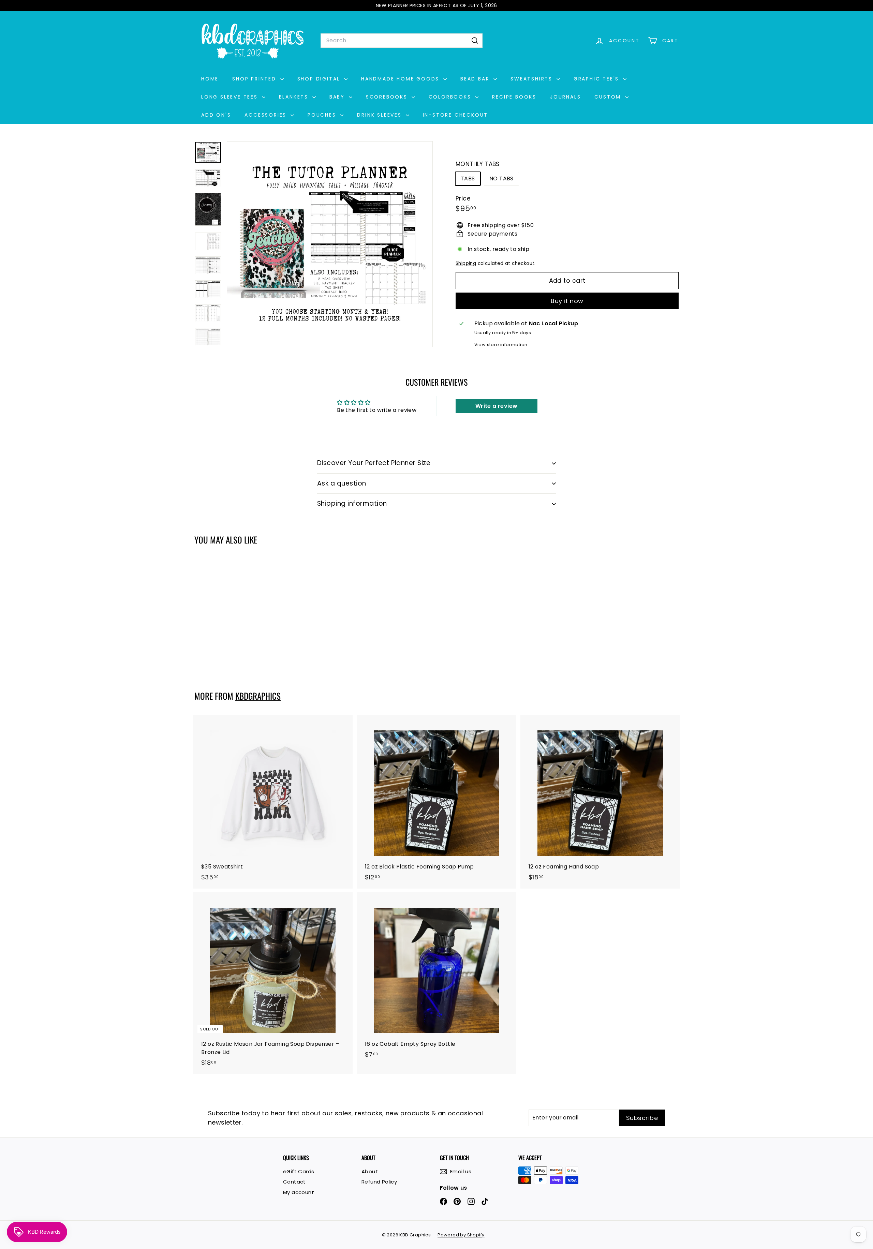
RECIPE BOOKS (514, 96)
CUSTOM (608, 96)
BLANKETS (295, 96)
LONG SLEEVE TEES (230, 96)
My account (298, 1192)
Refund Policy (379, 1181)
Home (210, 78)
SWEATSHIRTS (533, 78)
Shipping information (352, 503)
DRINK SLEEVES (380, 114)
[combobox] (402, 40)
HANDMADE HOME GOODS (401, 78)
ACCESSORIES (267, 114)
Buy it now (567, 301)
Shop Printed (255, 78)
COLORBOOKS (451, 96)
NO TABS (501, 178)
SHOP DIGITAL (319, 78)
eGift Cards (298, 1171)
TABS (468, 178)
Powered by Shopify (461, 1235)
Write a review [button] (496, 406)
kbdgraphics (258, 695)
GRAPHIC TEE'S (597, 78)
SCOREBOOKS (388, 96)
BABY (338, 96)
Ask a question (341, 483)
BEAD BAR (476, 78)
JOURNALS (565, 96)
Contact (294, 1181)
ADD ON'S (216, 114)
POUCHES (323, 114)
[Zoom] (329, 244)
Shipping (466, 263)
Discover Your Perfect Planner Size (373, 462)
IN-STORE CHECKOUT (455, 114)
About (369, 1171)
